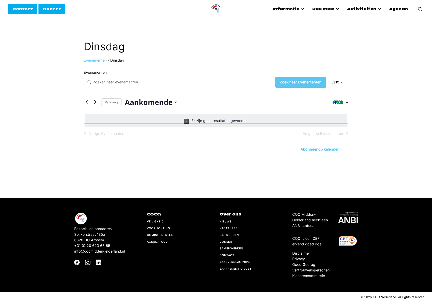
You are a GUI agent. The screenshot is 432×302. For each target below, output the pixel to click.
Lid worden (229, 235)
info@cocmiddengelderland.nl (99, 251)
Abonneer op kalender (320, 149)
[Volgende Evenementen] (95, 102)
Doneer (226, 241)
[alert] (216, 120)
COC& (154, 214)
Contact (227, 255)
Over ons (230, 214)
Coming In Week (160, 235)
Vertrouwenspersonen (311, 270)
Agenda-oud (157, 241)
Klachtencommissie (308, 275)
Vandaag (111, 102)
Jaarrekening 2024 (235, 268)
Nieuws (226, 221)
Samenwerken (231, 248)
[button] (339, 102)
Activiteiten (362, 9)
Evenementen (95, 60)
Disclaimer (301, 253)
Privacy (298, 259)
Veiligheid (155, 221)
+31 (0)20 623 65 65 (92, 245)
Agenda (398, 9)
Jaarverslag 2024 (235, 262)
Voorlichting (158, 228)
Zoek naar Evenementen (301, 82)
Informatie (286, 9)
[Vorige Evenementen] (86, 102)
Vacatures (229, 228)
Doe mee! (323, 9)
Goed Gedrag (303, 264)
